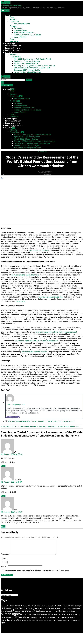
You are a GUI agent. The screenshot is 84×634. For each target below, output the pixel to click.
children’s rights (9, 608)
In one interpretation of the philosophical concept (56, 332)
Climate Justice (44, 608)
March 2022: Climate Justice (26, 63)
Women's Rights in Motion (65, 620)
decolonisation (6, 611)
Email (4, 562)
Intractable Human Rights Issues (27, 35)
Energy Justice (33, 611)
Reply (3, 466)
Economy (17, 611)
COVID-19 (78, 609)
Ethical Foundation (38, 421)
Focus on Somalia (12, 48)
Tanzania (48, 620)
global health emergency (39, 250)
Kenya (54, 614)
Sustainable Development (39, 620)
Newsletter (14, 41)
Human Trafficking (28, 614)
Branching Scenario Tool (24, 32)
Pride (50, 617)
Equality (65, 611)
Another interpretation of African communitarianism (36, 341)
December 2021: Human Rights (27, 70)
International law (43, 614)
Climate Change (27, 608)
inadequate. (20, 301)
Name (4, 558)
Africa (17, 605)
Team (12, 17)
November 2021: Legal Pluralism (27, 72)
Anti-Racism (37, 605)
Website (4, 566)
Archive (8, 52)
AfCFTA (11, 606)
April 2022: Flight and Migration (27, 61)
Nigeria (40, 617)
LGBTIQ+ (18, 617)
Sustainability (26, 620)
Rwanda (72, 617)
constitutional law (67, 609)
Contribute (14, 21)
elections (24, 611)
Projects (13, 26)
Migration (34, 617)
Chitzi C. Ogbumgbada (15, 404)
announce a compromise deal (51, 297)
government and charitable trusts (25, 275)
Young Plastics (20, 37)
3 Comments (45, 174)
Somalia (5, 620)
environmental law (56, 611)
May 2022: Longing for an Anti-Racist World (32, 59)
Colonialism (56, 609)
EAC (12, 611)
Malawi (26, 617)
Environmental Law (13, 46)
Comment (5, 554)
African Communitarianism (19, 421)
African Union (26, 606)
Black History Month (50, 606)
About (7, 15)
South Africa (15, 620)
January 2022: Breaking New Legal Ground (32, 68)
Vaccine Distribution (66, 421)
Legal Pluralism (7, 617)
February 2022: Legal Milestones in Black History (34, 65)
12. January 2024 (45, 172)
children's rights (76, 606)
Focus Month (15, 57)
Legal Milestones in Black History (69, 614)
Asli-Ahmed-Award (22, 24)
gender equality (73, 611)
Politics (45, 617)
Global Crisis (52, 421)
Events (12, 39)
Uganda (54, 620)
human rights (11, 614)
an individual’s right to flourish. (34, 352)
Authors (13, 19)
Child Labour (64, 605)
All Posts (13, 54)
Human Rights (11, 43)
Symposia (18, 28)
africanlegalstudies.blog (11, 5)
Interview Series (20, 30)
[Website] (19, 417)
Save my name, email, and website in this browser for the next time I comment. (36, 571)
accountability (5, 606)
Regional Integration (13, 50)
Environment (42, 152)
